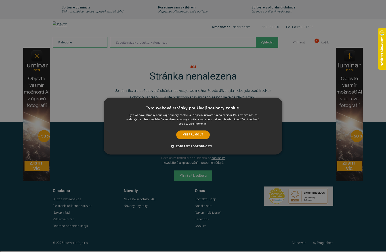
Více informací (198, 124)
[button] (193, 146)
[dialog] (193, 126)
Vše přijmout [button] (193, 135)
